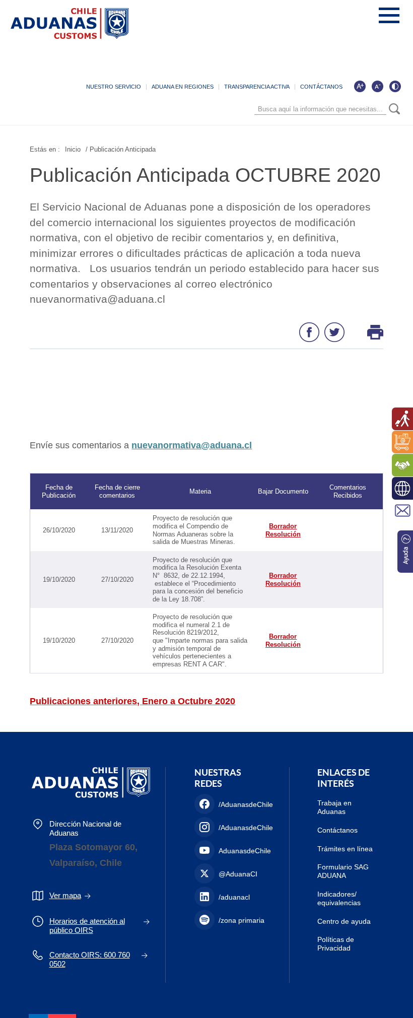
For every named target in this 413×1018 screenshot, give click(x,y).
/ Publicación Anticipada (121, 149)
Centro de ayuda (344, 921)
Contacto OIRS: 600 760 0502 (89, 959)
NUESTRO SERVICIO (113, 87)
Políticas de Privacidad (335, 943)
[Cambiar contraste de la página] (395, 86)
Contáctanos (337, 830)
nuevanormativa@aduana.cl (191, 445)
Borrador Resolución (283, 530)
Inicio (73, 149)
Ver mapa (65, 895)
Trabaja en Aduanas (334, 807)
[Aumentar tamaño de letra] (360, 86)
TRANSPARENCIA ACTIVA (257, 87)
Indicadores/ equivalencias (339, 898)
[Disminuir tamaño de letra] (377, 86)
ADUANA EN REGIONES (183, 87)
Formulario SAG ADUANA (343, 871)
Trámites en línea (345, 849)
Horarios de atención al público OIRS (87, 925)
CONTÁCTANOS (321, 87)
